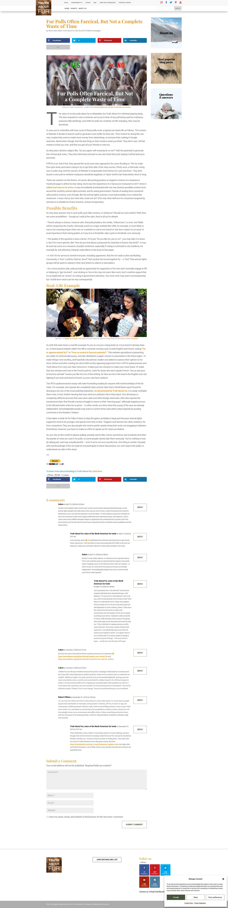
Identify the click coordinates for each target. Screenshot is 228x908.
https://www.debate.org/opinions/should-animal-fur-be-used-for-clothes (86, 659)
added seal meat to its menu (59, 187)
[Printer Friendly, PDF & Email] (57, 475)
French (75, 338)
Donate (74, 8)
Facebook (134, 338)
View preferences (215, 897)
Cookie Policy (188, 903)
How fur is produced (107, 2)
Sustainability (76, 2)
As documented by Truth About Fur (110, 391)
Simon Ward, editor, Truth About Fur (61, 31)
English (67, 338)
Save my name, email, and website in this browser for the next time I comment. (86, 817)
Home (66, 8)
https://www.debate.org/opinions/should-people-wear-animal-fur (83, 656)
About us (82, 8)
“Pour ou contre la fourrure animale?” (89, 352)
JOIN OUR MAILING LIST (107, 859)
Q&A (95, 2)
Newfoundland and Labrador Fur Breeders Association (112, 107)
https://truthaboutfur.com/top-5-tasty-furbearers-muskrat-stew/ (94, 744)
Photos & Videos (125, 2)
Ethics (88, 2)
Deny (196, 897)
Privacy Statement (200, 903)
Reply (140, 507)
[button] (223, 879)
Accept (176, 897)
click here (97, 471)
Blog (66, 2)
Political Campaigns (93, 31)
